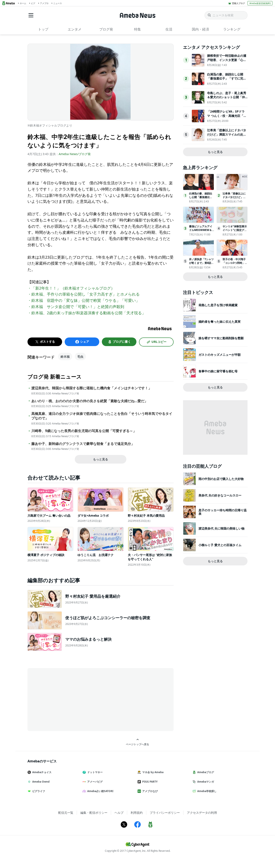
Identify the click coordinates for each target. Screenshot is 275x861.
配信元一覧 (65, 813)
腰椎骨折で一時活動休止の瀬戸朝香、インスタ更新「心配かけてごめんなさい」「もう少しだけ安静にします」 (226, 61)
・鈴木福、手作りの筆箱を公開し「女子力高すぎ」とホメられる (84, 294)
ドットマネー (95, 772)
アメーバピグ (95, 781)
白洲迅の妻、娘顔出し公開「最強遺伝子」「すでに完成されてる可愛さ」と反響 (226, 78)
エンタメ (74, 29)
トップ (43, 29)
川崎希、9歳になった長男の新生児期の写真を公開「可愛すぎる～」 (83, 431)
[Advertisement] (66, 699)
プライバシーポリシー (165, 813)
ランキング (231, 29)
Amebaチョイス (42, 772)
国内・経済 (200, 29)
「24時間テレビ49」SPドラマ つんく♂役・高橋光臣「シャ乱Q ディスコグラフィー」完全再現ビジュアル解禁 (226, 117)
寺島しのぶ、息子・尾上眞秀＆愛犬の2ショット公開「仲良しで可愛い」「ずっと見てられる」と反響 (226, 99)
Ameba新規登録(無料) (260, 3)
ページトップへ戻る (137, 744)
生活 (168, 29)
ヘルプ (119, 813)
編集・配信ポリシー (93, 813)
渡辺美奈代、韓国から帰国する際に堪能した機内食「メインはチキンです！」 (91, 388)
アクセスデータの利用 (202, 813)
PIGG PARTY (149, 781)
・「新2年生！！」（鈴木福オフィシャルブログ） (71, 288)
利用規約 (137, 813)
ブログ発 (106, 29)
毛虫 (80, 356)
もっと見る (100, 459)
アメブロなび (150, 791)
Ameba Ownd (41, 781)
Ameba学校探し (207, 791)
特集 (137, 29)
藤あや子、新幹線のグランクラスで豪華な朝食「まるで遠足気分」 (82, 443)
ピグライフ (38, 791)
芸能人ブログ (238, 3)
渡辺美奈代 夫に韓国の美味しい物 (221, 528)
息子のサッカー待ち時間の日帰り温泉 (223, 512)
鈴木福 (65, 356)
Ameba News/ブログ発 (75, 154)
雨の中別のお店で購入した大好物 (221, 479)
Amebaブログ (205, 772)
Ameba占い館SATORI (100, 791)
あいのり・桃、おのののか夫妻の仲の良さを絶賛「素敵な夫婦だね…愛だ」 (89, 401)
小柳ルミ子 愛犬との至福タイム (220, 545)
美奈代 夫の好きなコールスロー (220, 495)
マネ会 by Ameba (152, 772)
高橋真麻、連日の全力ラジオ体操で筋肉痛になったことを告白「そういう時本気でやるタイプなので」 (101, 415)
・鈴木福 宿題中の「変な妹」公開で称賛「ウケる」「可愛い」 (84, 300)
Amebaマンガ (205, 781)
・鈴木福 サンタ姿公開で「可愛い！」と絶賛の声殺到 (76, 306)
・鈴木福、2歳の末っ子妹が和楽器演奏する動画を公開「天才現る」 (87, 312)
